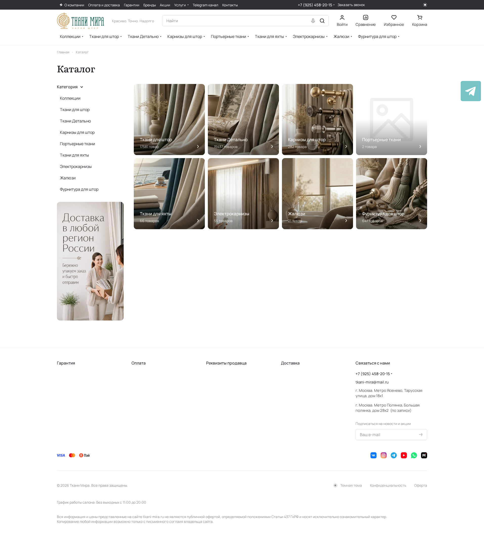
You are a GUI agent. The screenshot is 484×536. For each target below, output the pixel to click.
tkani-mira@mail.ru (372, 382)
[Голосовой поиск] (313, 20)
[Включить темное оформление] (425, 5)
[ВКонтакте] (373, 455)
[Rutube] (424, 455)
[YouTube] (404, 455)
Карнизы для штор (77, 132)
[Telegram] (394, 455)
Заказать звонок (351, 5)
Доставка (290, 363)
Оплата (138, 363)
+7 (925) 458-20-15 (315, 5)
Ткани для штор (75, 109)
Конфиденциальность (388, 485)
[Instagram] (384, 455)
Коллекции (70, 98)
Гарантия (66, 363)
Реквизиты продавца (226, 363)
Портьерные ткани (77, 143)
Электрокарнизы (76, 166)
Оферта (420, 485)
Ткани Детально (75, 121)
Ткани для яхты (74, 155)
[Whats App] (414, 455)
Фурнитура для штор (79, 189)
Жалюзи (68, 178)
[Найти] (322, 20)
